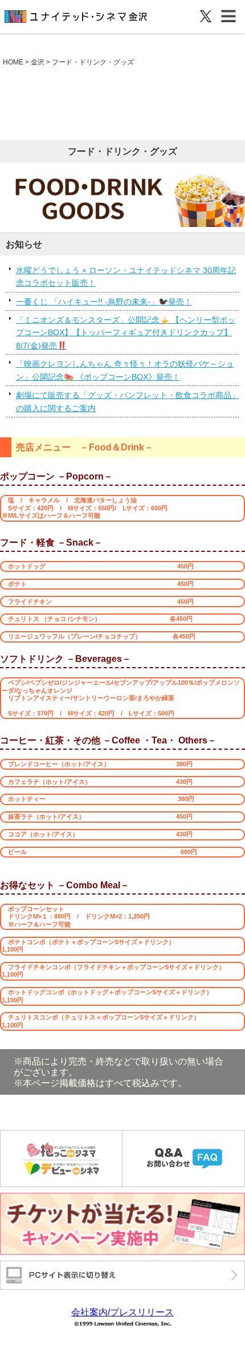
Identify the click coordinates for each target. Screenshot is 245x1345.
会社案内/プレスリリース (122, 1312)
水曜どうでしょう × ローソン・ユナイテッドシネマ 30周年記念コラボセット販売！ (126, 276)
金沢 (37, 62)
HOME (13, 62)
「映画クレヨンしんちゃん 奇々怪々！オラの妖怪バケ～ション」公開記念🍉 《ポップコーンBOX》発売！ (125, 370)
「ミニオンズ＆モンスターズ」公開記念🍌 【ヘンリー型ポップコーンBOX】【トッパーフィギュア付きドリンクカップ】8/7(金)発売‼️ (125, 332)
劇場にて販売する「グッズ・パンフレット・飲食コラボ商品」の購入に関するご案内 (127, 401)
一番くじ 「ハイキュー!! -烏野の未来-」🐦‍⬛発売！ (104, 301)
